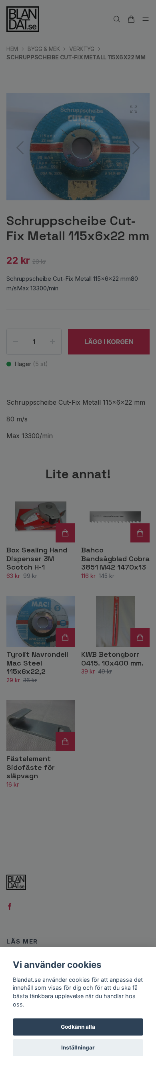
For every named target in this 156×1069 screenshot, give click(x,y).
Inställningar (78, 1047)
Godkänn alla (78, 1027)
